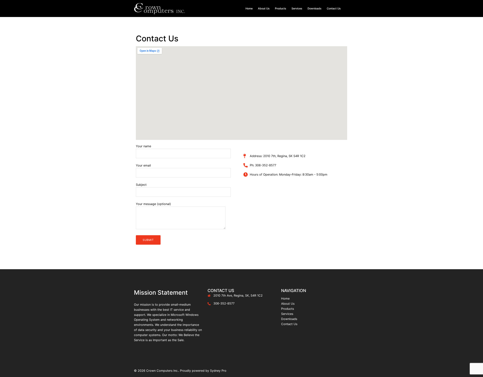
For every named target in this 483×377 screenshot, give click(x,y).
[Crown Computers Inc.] (159, 8)
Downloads (314, 8)
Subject (141, 185)
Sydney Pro (218, 370)
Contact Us (334, 8)
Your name (143, 146)
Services (296, 8)
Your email (143, 165)
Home (249, 8)
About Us (264, 8)
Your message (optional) (153, 204)
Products (280, 8)
